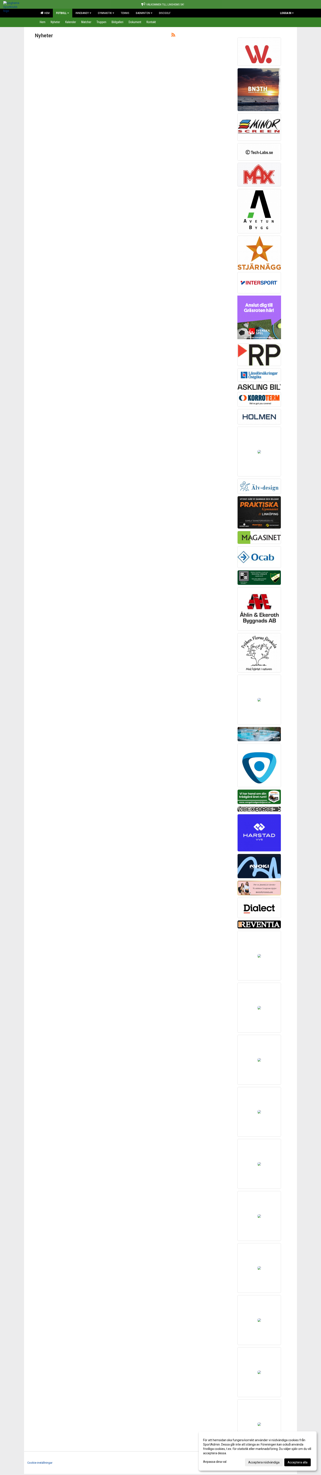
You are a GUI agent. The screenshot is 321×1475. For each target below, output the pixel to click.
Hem (46, 13)
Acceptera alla (297, 1462)
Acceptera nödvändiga (264, 1462)
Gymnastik (105, 13)
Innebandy (82, 13)
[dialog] (258, 1451)
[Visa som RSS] (173, 35)
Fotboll (61, 13)
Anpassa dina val (214, 1461)
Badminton (143, 13)
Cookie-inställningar (39, 1462)
